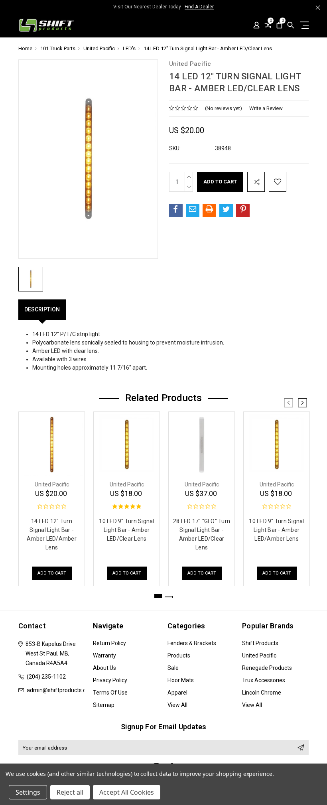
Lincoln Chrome (261, 692)
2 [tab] (169, 597)
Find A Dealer (199, 7)
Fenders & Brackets (191, 643)
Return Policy (109, 643)
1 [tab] (158, 596)
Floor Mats (180, 680)
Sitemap (103, 705)
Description (42, 309)
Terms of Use (110, 692)
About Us (104, 668)
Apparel (177, 692)
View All (177, 705)
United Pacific (259, 655)
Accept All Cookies (126, 792)
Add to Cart (51, 573)
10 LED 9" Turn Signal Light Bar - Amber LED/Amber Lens (276, 530)
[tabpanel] (51, 496)
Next (302, 403)
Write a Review (266, 108)
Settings (28, 792)
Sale (173, 668)
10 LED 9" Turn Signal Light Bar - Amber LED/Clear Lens (126, 530)
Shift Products (260, 643)
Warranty (104, 655)
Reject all (70, 792)
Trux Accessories (263, 680)
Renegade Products (267, 668)
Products (178, 655)
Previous (289, 403)
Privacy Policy (110, 680)
